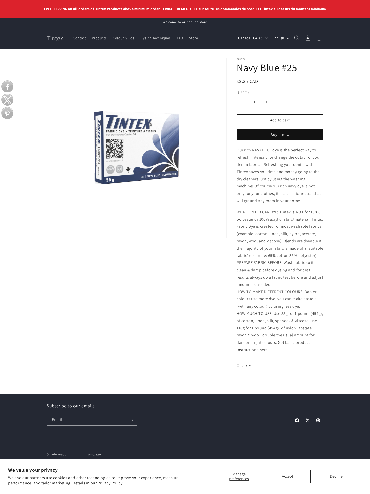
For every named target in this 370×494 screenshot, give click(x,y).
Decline (336, 476)
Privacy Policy (110, 483)
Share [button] (246, 365)
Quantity (243, 92)
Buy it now (280, 134)
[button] (296, 38)
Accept (287, 476)
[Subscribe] (131, 420)
